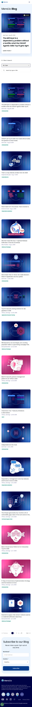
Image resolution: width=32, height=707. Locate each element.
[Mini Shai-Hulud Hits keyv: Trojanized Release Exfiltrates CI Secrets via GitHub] (16, 234)
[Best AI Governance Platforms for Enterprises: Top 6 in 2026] (16, 540)
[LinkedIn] (11, 699)
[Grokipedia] (14, 699)
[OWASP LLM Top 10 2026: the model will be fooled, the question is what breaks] (16, 132)
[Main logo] (5, 2)
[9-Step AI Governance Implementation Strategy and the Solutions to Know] (16, 574)
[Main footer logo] (6, 680)
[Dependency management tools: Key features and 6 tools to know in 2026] (16, 472)
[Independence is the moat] (16, 438)
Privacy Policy (26, 699)
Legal (19, 699)
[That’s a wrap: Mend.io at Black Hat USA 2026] (16, 166)
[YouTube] (2, 699)
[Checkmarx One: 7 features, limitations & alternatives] (16, 404)
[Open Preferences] (2, 704)
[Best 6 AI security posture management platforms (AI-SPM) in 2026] (16, 370)
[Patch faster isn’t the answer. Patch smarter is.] (16, 200)
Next (27, 633)
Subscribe (16, 668)
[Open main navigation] (29, 2)
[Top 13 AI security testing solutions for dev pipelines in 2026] (16, 302)
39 (21, 633)
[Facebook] (7, 699)
